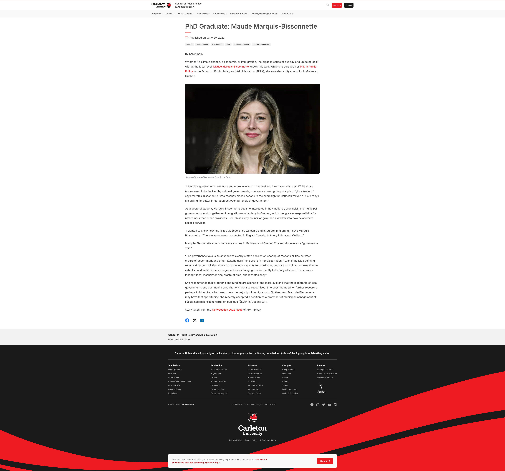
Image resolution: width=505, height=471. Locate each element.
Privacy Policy (235, 440)
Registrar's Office (255, 385)
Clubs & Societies (290, 393)
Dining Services (289, 389)
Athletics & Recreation (327, 373)
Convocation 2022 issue (227, 309)
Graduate (172, 373)
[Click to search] (328, 5)
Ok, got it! (325, 461)
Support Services (218, 381)
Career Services (255, 369)
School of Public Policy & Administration (188, 5)
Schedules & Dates (219, 369)
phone (184, 404)
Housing (251, 381)
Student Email (254, 377)
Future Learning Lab (219, 393)
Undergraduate (174, 369)
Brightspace (216, 373)
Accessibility (250, 440)
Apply (336, 5)
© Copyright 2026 (268, 440)
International (173, 377)
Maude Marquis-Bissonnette (231, 66)
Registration (253, 389)
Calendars (215, 385)
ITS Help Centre (254, 393)
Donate (349, 5)
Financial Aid (174, 385)
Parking (285, 381)
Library (214, 377)
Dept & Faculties (255, 373)
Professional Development (179, 381)
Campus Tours (174, 389)
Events (285, 377)
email (192, 404)
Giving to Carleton (325, 369)
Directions (286, 373)
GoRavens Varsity (325, 377)
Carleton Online (217, 389)
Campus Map (288, 369)
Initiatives (172, 393)
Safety (285, 385)
